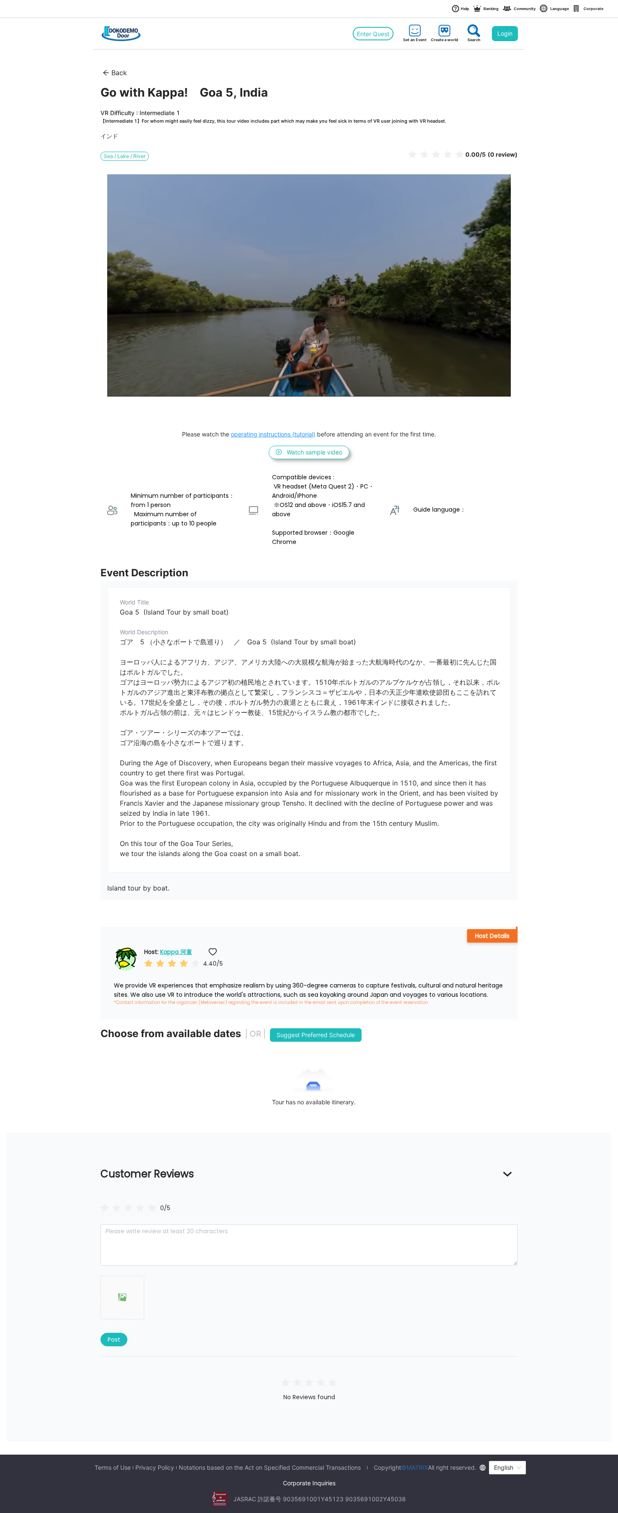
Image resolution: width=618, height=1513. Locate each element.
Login (504, 33)
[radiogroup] (128, 1207)
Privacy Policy (154, 1467)
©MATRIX (414, 1467)
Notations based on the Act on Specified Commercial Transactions (270, 1467)
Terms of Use (113, 1467)
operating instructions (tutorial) (273, 434)
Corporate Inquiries (309, 1483)
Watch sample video (314, 452)
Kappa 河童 (176, 952)
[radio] (412, 153)
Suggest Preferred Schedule (316, 1034)
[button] (122, 1297)
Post (114, 1339)
